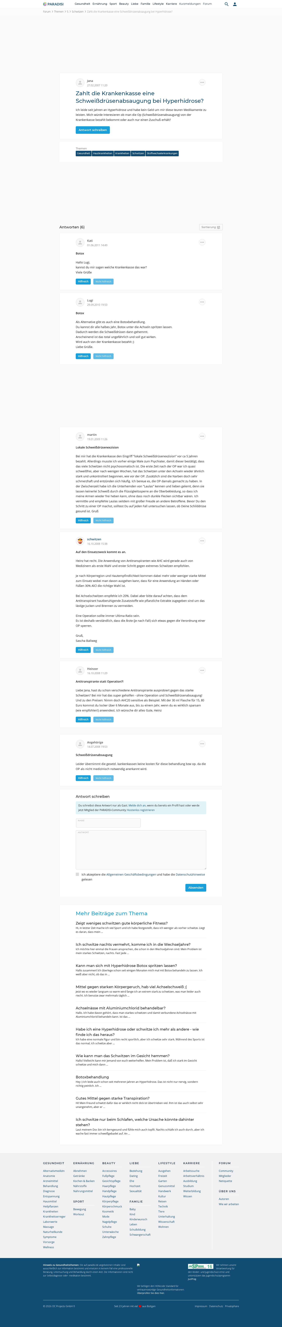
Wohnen (163, 1227)
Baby (133, 1209)
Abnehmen (80, 1171)
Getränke (79, 1176)
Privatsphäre (232, 1306)
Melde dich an (137, 805)
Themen (58, 11)
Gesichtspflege (111, 1181)
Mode (105, 1216)
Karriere (171, 3)
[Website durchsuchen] (227, 4)
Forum (207, 3)
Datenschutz (216, 1306)
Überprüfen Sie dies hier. (151, 1293)
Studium (188, 1186)
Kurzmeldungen (190, 3)
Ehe (132, 1181)
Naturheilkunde (52, 1232)
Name (81, 820)
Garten (162, 1181)
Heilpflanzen (50, 1206)
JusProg (192, 1279)
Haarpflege (109, 1186)
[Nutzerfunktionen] (235, 4)
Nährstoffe (80, 1186)
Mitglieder (225, 1176)
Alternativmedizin (54, 1171)
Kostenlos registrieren (141, 810)
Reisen (162, 1201)
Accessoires (109, 1171)
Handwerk (164, 1191)
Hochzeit (135, 1186)
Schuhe (106, 1227)
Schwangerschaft (140, 1234)
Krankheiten (122, 153)
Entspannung (51, 1196)
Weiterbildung (192, 1191)
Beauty (124, 3)
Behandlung (50, 1186)
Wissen (187, 1196)
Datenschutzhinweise (190, 874)
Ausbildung (190, 1181)
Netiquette (225, 1181)
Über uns (227, 1191)
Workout (78, 1214)
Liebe (134, 3)
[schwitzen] (81, 541)
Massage (48, 1227)
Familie (145, 3)
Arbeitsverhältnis (193, 1176)
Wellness (48, 1247)
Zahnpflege (109, 1237)
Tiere (161, 1211)
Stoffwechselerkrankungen (162, 153)
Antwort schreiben (93, 130)
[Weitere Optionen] (202, 82)
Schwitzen (78, 11)
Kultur (162, 1196)
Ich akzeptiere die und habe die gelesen (143, 876)
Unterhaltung (166, 1216)
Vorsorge (49, 1242)
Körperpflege (110, 1201)
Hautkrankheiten (102, 153)
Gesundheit (82, 3)
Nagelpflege (109, 1222)
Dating (134, 1176)
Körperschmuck (112, 1206)
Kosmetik (108, 1211)
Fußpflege (108, 1176)
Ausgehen (164, 1171)
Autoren (224, 1199)
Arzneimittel (50, 1181)
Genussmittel (166, 1186)
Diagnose (49, 1191)
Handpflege (109, 1191)
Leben (133, 1224)
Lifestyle (158, 3)
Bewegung (79, 1209)
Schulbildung (138, 1229)
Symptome (49, 1237)
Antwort (83, 832)
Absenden (195, 887)
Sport (113, 3)
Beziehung (136, 1171)
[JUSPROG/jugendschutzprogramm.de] (200, 1266)
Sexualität (136, 1191)
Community (226, 1171)
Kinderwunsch (138, 1219)
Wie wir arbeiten (229, 1204)
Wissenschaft (166, 1222)
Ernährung (100, 3)
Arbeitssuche (191, 1171)
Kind (132, 1214)
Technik (163, 1206)
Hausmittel (50, 1201)
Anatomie (49, 1176)
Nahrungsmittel (83, 1191)
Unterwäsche (110, 1232)
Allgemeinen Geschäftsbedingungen (131, 874)
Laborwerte (50, 1222)
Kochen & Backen (84, 1181)
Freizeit (162, 1176)
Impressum (201, 1306)
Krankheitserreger (54, 1216)
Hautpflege (109, 1196)
